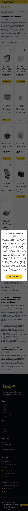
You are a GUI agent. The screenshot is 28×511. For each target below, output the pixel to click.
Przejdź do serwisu (14, 276)
